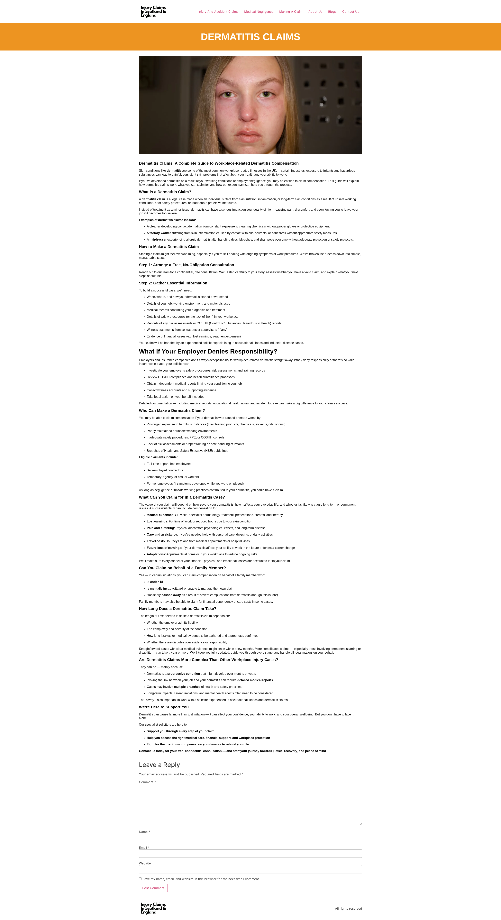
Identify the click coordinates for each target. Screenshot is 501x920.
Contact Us (350, 12)
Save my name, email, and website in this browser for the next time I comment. (201, 878)
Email (144, 847)
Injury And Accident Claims (218, 12)
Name (144, 831)
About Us (315, 12)
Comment (147, 782)
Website (145, 863)
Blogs (332, 12)
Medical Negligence (258, 12)
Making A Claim (291, 12)
